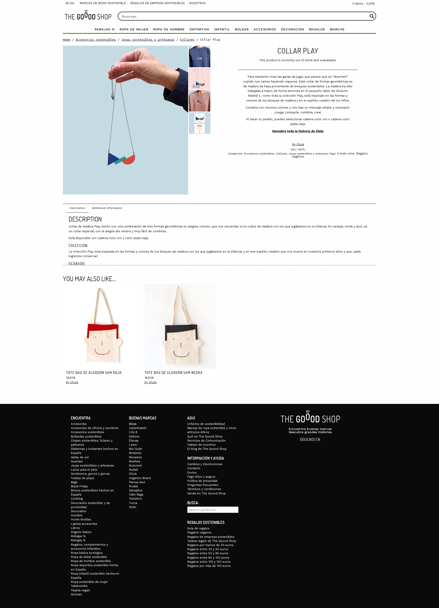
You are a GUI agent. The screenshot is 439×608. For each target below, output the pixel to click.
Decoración (292, 29)
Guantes (77, 461)
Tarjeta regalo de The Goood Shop (211, 541)
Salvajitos (135, 490)
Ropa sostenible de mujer (89, 582)
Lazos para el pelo (84, 469)
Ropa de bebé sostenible (89, 557)
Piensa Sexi (137, 482)
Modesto (135, 453)
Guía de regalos (198, 528)
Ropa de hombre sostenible (91, 561)
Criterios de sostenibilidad (206, 424)
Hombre (77, 515)
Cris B (133, 432)
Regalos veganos (199, 532)
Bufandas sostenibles (86, 436)
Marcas (337, 29)
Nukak (133, 469)
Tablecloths (79, 586)
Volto (132, 507)
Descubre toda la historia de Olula (298, 131)
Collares (187, 39)
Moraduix (135, 457)
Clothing (77, 498)
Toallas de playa (82, 478)
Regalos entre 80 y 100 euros (208, 557)
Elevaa (133, 440)
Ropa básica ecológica (86, 553)
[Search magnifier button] (371, 16)
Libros (75, 528)
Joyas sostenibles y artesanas (147, 39)
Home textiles (81, 519)
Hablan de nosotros (201, 444)
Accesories (79, 424)
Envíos (192, 472)
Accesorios (265, 29)
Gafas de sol (80, 457)
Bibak (133, 424)
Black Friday (79, 486)
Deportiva (199, 29)
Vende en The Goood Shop (206, 493)
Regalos (317, 29)
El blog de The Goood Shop (207, 449)
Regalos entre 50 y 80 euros (207, 553)
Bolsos (242, 29)
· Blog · (69, 3)
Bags (74, 482)
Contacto (193, 468)
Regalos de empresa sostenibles (157, 3)
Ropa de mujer (134, 29)
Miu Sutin (135, 449)
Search (191, 516)
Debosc (134, 436)
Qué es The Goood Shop (204, 436)
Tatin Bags (136, 494)
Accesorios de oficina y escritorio (95, 428)
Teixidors (135, 498)
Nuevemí (135, 465)
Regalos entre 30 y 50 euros (207, 549)
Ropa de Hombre (169, 29)
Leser (133, 444)
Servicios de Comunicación (206, 440)
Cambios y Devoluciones (204, 464)
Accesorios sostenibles (96, 39)
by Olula (72, 382)
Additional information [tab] (107, 208)
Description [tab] (77, 208)
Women (76, 594)
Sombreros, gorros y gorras (90, 473)
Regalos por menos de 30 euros (210, 545)
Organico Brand (140, 478)
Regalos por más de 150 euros (209, 566)
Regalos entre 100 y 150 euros (208, 561)
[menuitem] (70, 3)
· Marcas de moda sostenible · (103, 3)
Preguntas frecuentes (202, 485)
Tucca (133, 503)
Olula (300, 144)
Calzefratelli (137, 428)
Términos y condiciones (204, 489)
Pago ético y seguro (201, 476)
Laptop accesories (84, 523)
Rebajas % (105, 29)
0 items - (363, 3)
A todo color (346, 153)
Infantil (222, 29)
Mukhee (134, 461)
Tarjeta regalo (80, 590)
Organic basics (81, 532)
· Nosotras (196, 3)
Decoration (78, 511)
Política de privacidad (202, 481)
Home (66, 39)
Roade (133, 486)
